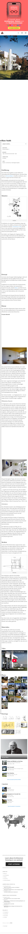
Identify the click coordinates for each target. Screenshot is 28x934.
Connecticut (16, 226)
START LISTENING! (14, 864)
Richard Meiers (9, 176)
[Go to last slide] (2, 57)
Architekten (6, 875)
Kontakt (5, 926)
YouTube (6, 915)
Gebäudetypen (7, 880)
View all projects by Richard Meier (14, 779)
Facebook (6, 913)
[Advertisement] (14, 95)
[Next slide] (25, 57)
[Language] (22, 33)
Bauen (5, 873)
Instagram (6, 912)
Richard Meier (5, 149)
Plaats (5, 876)
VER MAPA (14, 822)
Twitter (5, 917)
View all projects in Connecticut (14, 806)
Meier (16, 288)
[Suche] (18, 33)
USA (20, 226)
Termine (6, 878)
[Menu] (25, 33)
